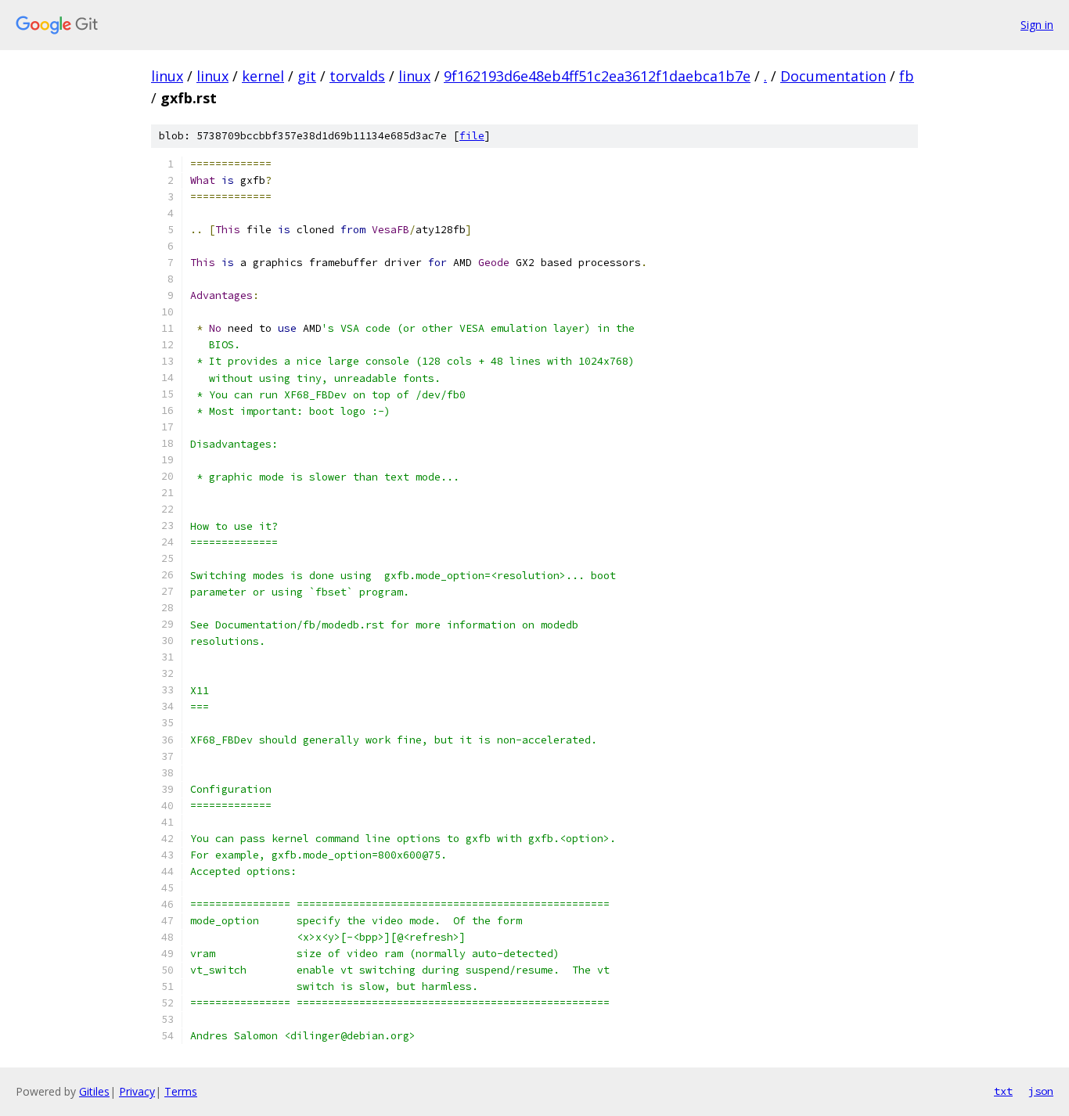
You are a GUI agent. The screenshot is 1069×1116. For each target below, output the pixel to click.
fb (906, 76)
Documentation (833, 76)
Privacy (137, 1091)
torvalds (357, 76)
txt (1003, 1091)
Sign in (1036, 24)
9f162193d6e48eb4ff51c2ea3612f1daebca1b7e (597, 76)
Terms (180, 1091)
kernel (263, 76)
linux (167, 76)
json (1040, 1091)
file (471, 135)
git (306, 76)
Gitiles (94, 1091)
